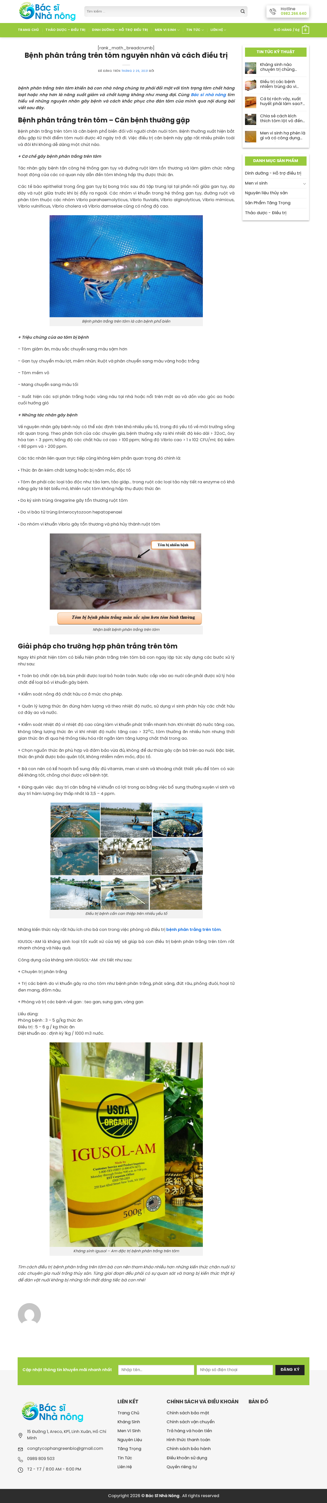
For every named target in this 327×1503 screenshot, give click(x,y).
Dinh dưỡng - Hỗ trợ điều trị (273, 173)
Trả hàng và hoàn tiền (189, 1431)
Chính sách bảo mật (188, 1413)
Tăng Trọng (129, 1449)
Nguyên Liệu (130, 1440)
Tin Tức (125, 1458)
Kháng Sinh (129, 1422)
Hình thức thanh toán (188, 1440)
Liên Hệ (217, 30)
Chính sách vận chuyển (191, 1422)
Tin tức (193, 30)
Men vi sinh (256, 183)
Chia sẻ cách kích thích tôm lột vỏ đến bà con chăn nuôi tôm (283, 119)
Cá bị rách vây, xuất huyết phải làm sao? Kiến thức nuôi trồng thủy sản (281, 102)
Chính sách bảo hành (189, 1449)
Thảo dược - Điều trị (265, 213)
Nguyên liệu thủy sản (266, 193)
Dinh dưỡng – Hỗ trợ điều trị (120, 30)
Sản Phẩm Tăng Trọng (267, 203)
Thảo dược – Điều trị (65, 30)
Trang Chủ (28, 30)
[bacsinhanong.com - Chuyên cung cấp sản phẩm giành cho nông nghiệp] (47, 11)
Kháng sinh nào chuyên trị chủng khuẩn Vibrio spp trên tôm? (282, 68)
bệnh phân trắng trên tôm (193, 930)
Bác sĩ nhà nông (208, 95)
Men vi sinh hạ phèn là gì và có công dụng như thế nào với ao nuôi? (282, 136)
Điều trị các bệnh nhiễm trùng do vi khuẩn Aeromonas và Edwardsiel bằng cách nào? (283, 85)
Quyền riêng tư (182, 1467)
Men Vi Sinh (165, 30)
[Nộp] (242, 11)
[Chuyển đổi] (304, 183)
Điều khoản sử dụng (187, 1458)
